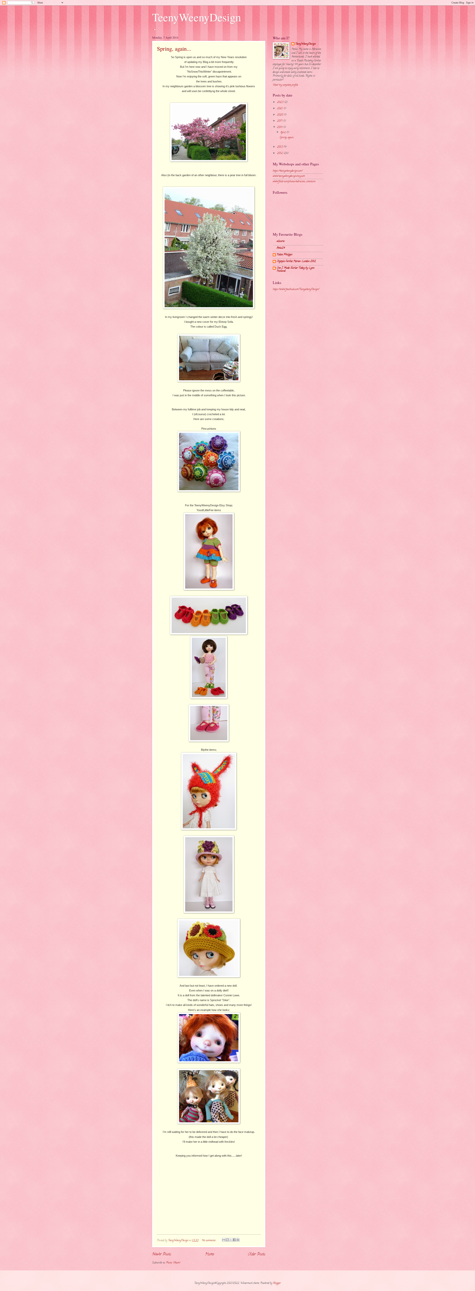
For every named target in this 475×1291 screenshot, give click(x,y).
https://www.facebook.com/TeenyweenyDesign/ (296, 289)
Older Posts (256, 1254)
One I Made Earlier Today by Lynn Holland (295, 269)
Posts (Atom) (173, 1263)
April (283, 132)
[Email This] (224, 1240)
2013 (280, 147)
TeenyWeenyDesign (196, 17)
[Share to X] (231, 1240)
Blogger (277, 1283)
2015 (280, 121)
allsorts (281, 241)
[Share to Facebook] (234, 1240)
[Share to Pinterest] (238, 1240)
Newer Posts (161, 1254)
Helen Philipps (284, 255)
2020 (280, 115)
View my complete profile (285, 85)
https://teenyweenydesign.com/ (287, 171)
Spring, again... (174, 48)
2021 (280, 109)
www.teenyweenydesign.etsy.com (289, 176)
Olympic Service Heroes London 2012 (296, 261)
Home (209, 1254)
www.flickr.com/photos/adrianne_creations (294, 181)
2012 (280, 153)
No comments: (209, 1240)
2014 (280, 127)
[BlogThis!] (227, 1240)
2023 (280, 102)
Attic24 (281, 248)
